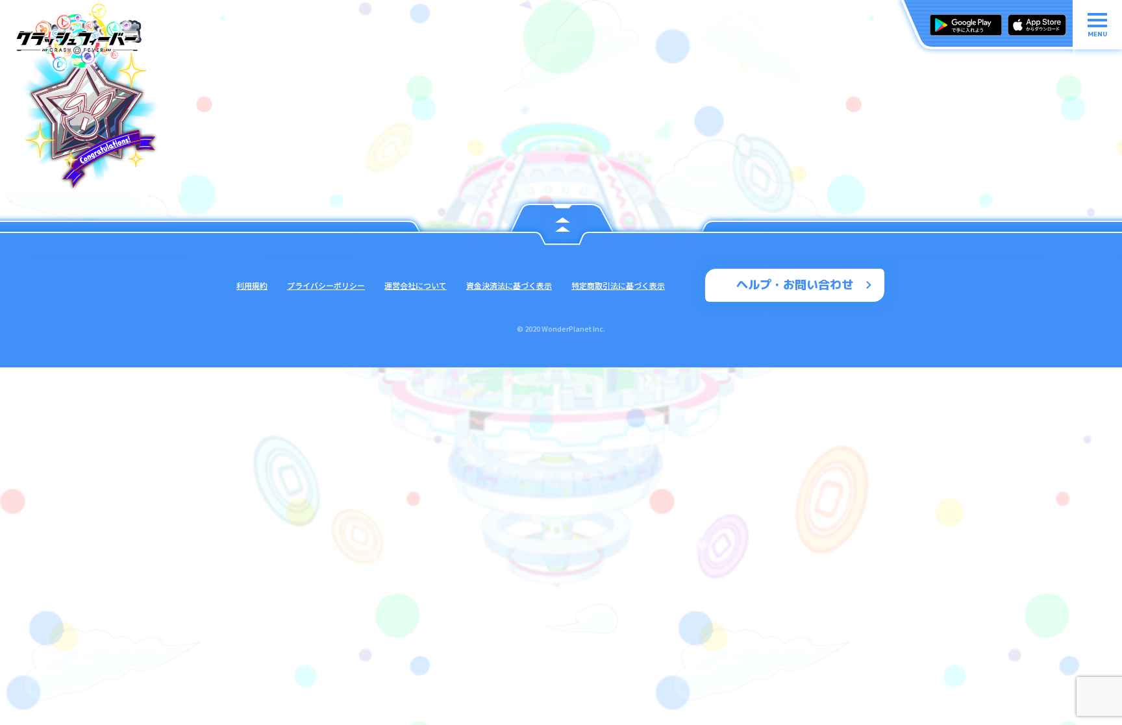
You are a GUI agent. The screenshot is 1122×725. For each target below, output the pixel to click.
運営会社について (415, 285)
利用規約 (252, 285)
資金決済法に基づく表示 (509, 285)
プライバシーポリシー (326, 285)
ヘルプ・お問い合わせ (794, 284)
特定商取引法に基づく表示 (618, 285)
